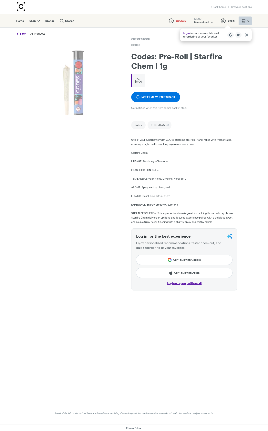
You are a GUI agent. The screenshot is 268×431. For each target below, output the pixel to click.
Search (69, 20)
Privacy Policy (133, 428)
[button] (216, 34)
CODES (135, 45)
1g (138, 80)
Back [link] (23, 33)
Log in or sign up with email (184, 283)
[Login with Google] (230, 35)
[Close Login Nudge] (247, 35)
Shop (32, 20)
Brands (49, 20)
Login (231, 20)
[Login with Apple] (238, 35)
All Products (37, 33)
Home (20, 20)
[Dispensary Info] (171, 20)
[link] (138, 125)
